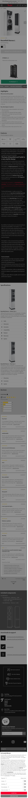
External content (4, 790)
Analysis (2, 781)
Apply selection (14, 796)
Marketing (3, 784)
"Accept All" (21, 767)
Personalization (4, 787)
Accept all (14, 793)
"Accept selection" (10, 771)
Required (3, 778)
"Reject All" (2, 763)
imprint (14, 775)
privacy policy (7, 775)
